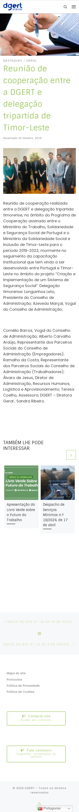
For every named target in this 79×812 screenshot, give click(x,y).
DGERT (30, 788)
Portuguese (52, 808)
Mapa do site (16, 673)
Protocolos (14, 680)
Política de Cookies (20, 692)
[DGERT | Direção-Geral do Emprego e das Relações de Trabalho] (12, 6)
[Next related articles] (71, 455)
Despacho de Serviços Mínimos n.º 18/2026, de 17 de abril (55, 514)
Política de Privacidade (23, 686)
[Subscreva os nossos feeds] (39, 804)
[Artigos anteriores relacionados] (61, 455)
